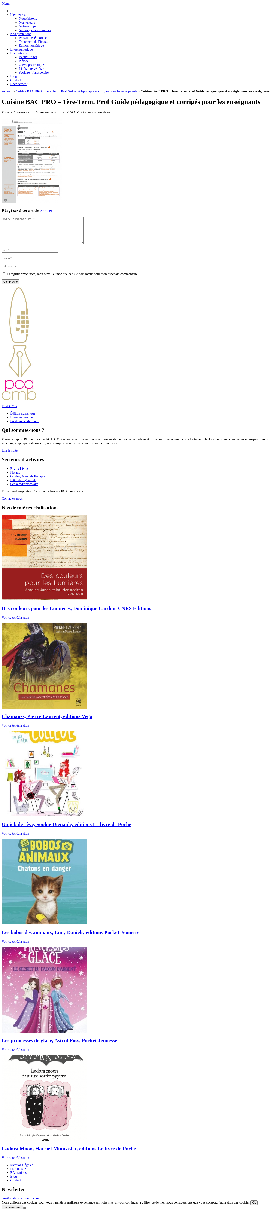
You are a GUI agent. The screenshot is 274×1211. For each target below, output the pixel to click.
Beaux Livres (28, 57)
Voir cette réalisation (15, 617)
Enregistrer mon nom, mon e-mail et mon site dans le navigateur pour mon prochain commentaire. (72, 274)
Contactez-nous (12, 498)
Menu (6, 3)
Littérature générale (32, 68)
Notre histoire (28, 18)
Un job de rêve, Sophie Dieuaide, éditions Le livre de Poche (66, 824)
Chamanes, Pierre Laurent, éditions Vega (47, 716)
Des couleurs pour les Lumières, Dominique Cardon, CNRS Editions (76, 608)
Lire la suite (10, 450)
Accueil (7, 91)
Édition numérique (31, 45)
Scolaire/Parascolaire (24, 484)
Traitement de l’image (33, 41)
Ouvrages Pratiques (32, 65)
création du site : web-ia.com (21, 1198)
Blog (13, 76)
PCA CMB (9, 406)
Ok (254, 1202)
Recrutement (18, 84)
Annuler (46, 210)
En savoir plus (12, 1207)
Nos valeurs (27, 22)
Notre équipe (27, 26)
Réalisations (18, 53)
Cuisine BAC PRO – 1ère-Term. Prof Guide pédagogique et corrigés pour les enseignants (76, 91)
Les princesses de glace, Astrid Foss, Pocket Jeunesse (59, 1040)
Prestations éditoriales (33, 38)
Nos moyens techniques (35, 30)
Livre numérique (21, 49)
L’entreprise (18, 14)
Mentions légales (21, 1165)
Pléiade (24, 61)
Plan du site (18, 1169)
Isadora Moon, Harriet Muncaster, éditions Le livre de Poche (69, 1148)
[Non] (24, 1208)
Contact (15, 80)
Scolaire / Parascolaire (34, 72)
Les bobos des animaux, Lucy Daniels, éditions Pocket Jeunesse (71, 932)
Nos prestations (20, 34)
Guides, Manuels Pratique (27, 476)
